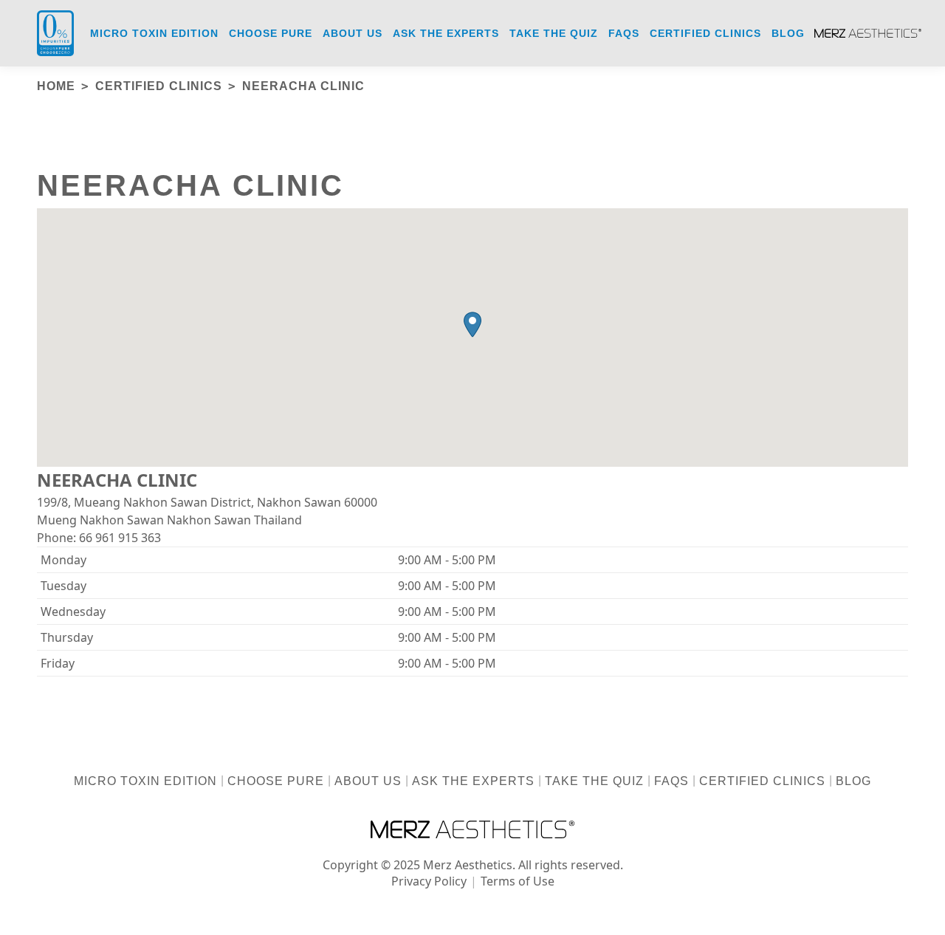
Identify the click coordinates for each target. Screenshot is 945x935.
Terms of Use (517, 881)
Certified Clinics (762, 781)
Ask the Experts (473, 781)
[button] (472, 325)
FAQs (671, 781)
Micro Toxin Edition (145, 781)
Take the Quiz (594, 781)
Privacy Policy (429, 881)
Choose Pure (275, 781)
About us (368, 781)
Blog (853, 781)
